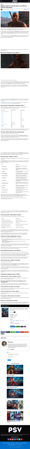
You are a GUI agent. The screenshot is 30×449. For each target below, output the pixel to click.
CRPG (13, 320)
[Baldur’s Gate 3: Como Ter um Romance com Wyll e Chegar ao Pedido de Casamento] (15, 381)
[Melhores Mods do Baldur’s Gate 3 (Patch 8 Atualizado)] (15, 416)
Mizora (2, 122)
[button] (1, 1)
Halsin (2, 121)
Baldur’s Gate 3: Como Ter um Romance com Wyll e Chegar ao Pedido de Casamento (15, 387)
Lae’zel (2, 115)
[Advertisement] (15, 44)
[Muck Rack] (13, 349)
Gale (2, 114)
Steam (22, 326)
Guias (2, 4)
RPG (20, 320)
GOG (24, 326)
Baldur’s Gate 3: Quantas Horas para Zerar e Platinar (15, 398)
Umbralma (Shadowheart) (4, 111)
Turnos (23, 320)
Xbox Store (18, 326)
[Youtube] (21, 439)
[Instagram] (10, 349)
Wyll (2, 118)
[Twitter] (19, 439)
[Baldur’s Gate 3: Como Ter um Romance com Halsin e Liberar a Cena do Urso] (15, 369)
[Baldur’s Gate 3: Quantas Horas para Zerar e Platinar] (15, 393)
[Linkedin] (15, 439)
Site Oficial (12, 328)
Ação (11, 320)
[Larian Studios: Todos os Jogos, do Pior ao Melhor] (15, 404)
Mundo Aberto (17, 320)
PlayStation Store (13, 326)
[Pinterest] (17, 439)
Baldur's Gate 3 (5, 305)
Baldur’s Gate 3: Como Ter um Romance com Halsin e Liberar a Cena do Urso (15, 375)
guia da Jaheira (6, 162)
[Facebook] (9, 349)
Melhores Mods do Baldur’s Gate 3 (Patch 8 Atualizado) (13, 421)
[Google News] (11, 439)
